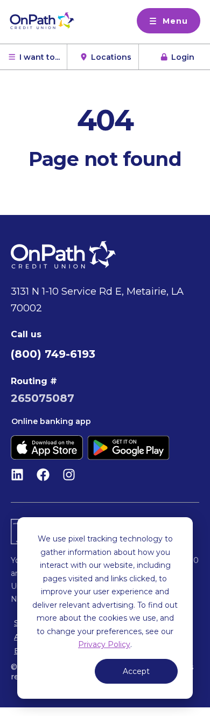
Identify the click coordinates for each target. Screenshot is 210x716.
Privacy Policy (104, 644)
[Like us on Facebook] (43, 474)
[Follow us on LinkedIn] (17, 474)
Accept (136, 671)
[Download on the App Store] (47, 447)
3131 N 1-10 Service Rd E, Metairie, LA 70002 (97, 300)
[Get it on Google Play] (128, 447)
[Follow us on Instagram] (68, 474)
